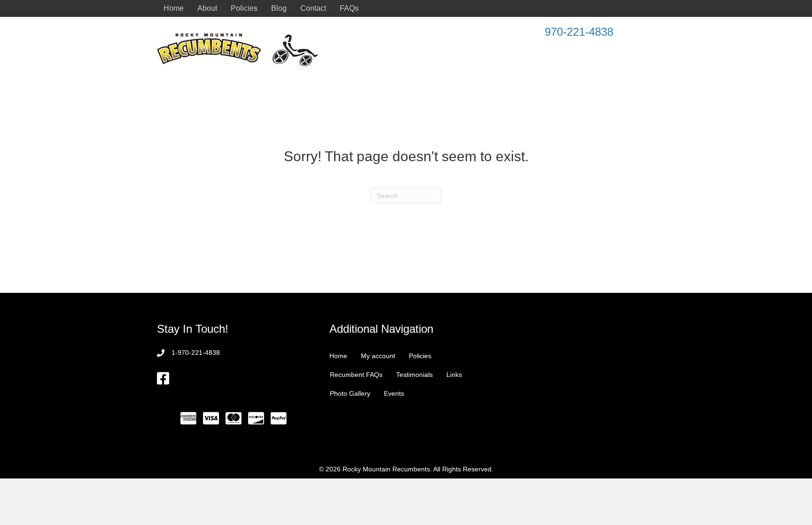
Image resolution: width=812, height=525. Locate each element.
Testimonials (414, 374)
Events (394, 393)
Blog (279, 8)
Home (174, 8)
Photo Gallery (350, 393)
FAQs (349, 8)
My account (378, 356)
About (207, 8)
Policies (244, 8)
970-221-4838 (579, 31)
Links (454, 374)
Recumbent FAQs (356, 374)
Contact (313, 8)
